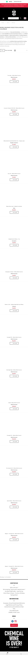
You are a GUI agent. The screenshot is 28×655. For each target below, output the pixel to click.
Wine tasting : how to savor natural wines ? (14, 589)
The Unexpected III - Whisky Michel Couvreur (14, 468)
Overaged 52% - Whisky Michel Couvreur (14, 435)
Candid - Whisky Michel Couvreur (14, 402)
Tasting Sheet (14, 595)
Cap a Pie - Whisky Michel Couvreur (14, 173)
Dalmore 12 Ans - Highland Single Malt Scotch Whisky (14, 304)
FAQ (14, 608)
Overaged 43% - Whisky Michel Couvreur (14, 337)
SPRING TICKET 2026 (14, 612)
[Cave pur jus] (14, 12)
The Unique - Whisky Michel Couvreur (14, 75)
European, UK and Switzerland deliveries (14, 603)
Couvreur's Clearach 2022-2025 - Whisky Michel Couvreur (14, 108)
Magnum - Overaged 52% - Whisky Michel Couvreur (14, 566)
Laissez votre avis (17, 1)
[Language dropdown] (25, 18)
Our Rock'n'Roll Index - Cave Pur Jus (14, 591)
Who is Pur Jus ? (14, 587)
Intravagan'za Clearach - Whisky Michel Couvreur (14, 271)
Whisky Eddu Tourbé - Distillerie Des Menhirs (14, 206)
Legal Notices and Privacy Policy (14, 605)
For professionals (14, 610)
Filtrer (2, 50)
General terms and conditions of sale (14, 607)
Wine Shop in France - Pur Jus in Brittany (14, 593)
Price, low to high (8, 50)
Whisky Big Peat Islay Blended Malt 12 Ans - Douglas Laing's (14, 140)
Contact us (14, 625)
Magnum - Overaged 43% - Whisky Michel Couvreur (14, 533)
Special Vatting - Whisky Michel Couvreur (14, 500)
